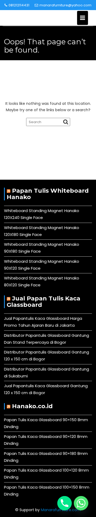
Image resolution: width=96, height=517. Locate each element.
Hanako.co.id (32, 406)
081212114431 (19, 5)
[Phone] (64, 503)
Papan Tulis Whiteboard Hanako (48, 194)
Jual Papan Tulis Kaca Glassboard (43, 301)
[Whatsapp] (81, 503)
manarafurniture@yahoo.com (65, 5)
